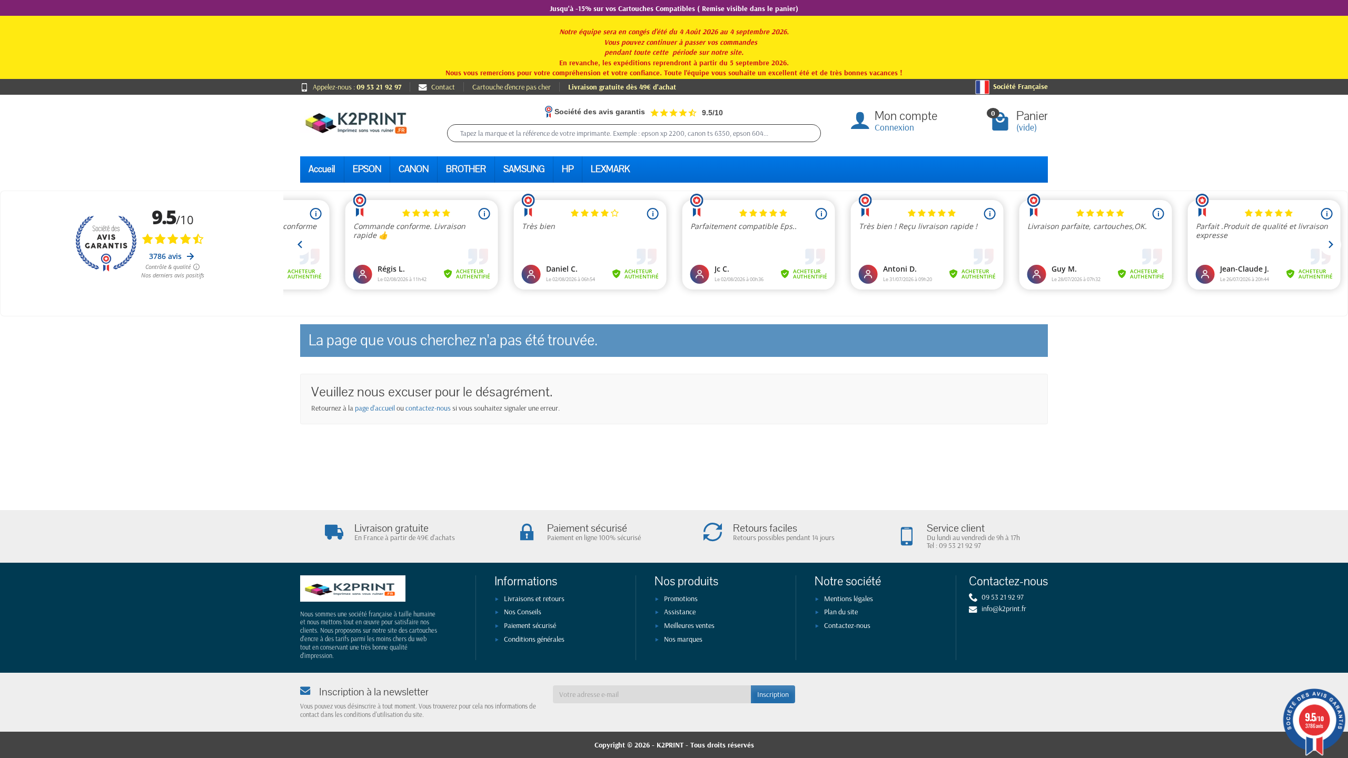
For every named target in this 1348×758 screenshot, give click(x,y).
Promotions (681, 598)
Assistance (680, 611)
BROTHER (466, 169)
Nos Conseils (522, 611)
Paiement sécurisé (530, 625)
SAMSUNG (523, 169)
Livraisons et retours (534, 598)
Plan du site (841, 611)
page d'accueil (375, 408)
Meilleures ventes (689, 625)
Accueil (322, 169)
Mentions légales (848, 598)
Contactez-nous (847, 625)
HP (567, 169)
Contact (443, 87)
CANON (414, 169)
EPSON (367, 169)
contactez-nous (428, 408)
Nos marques (683, 639)
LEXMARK (610, 169)
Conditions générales (534, 639)
